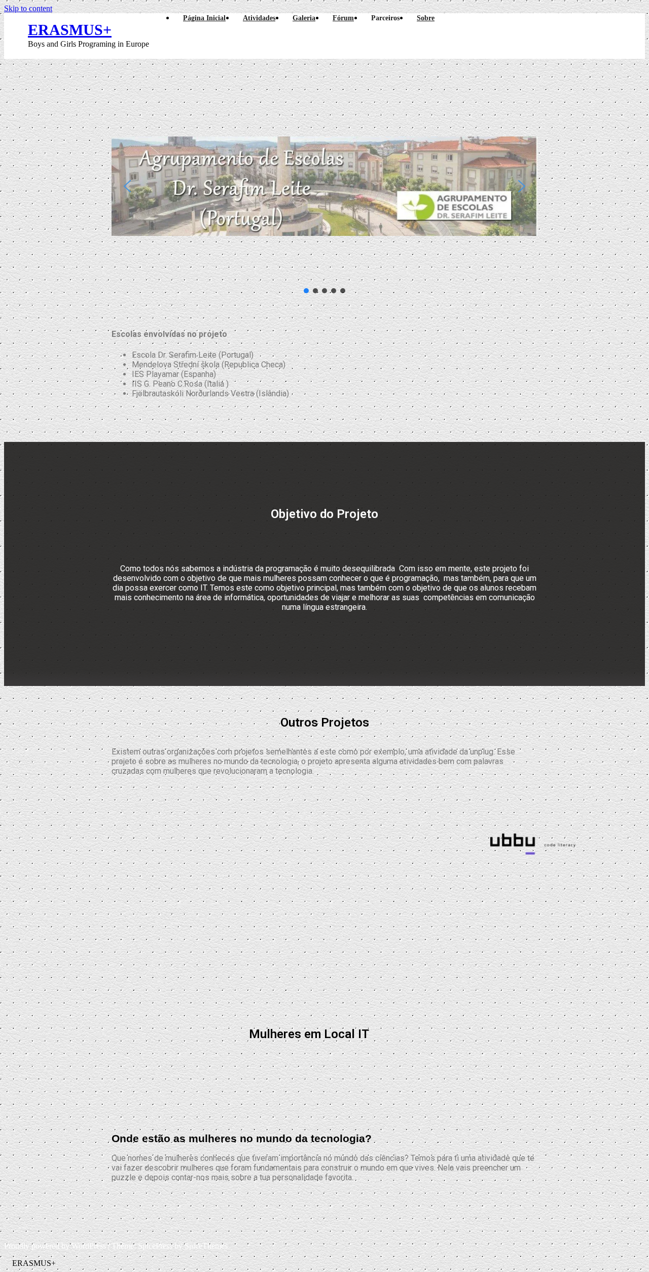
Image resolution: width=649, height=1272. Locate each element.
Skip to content (28, 8)
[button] (127, 186)
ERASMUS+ (70, 29)
